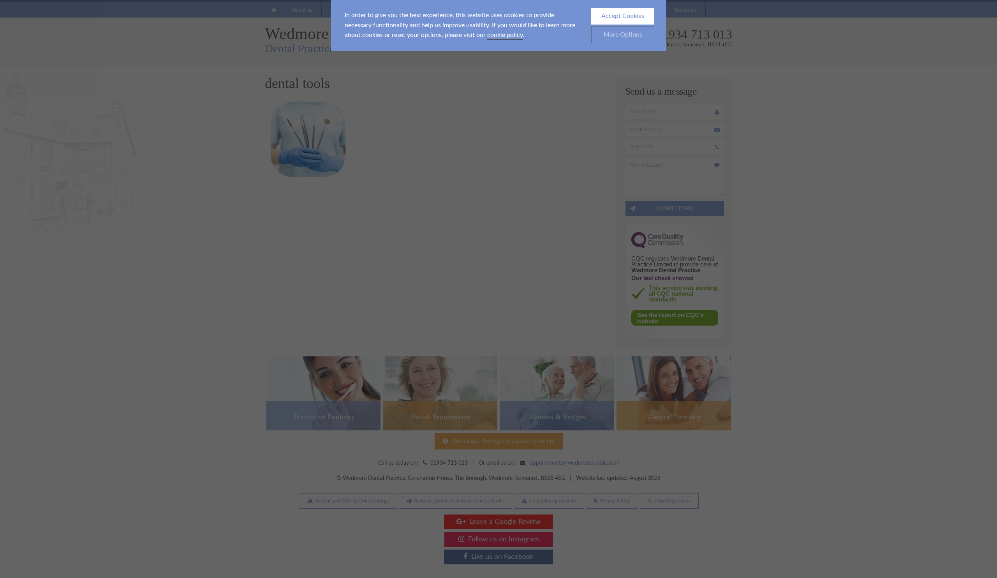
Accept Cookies (622, 16)
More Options (623, 35)
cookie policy (505, 35)
